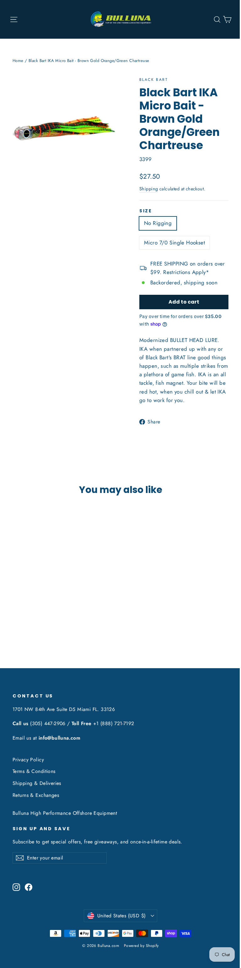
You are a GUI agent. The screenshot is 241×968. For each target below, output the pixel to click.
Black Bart (153, 79)
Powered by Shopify (141, 945)
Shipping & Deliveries (37, 783)
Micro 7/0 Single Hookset (174, 242)
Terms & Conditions (34, 771)
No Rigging (158, 223)
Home (18, 61)
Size (145, 211)
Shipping (148, 189)
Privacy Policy (28, 759)
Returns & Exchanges (36, 795)
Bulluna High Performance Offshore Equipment (65, 813)
